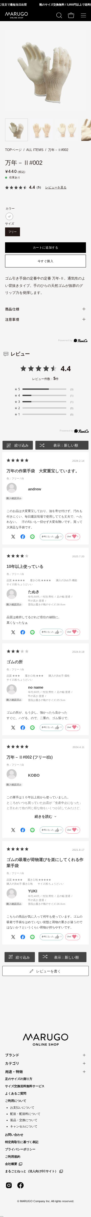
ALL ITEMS (34, 150)
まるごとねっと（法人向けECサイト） (31, 1171)
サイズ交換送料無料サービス (24, 1086)
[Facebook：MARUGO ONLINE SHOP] (20, 1185)
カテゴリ (12, 1063)
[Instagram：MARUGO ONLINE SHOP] (9, 1185)
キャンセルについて (23, 1126)
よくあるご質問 (15, 1093)
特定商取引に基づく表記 (21, 1142)
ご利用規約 (12, 1156)
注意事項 (12, 319)
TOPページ (13, 150)
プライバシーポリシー (20, 1149)
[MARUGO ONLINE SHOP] (16, 15)
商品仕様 (12, 308)
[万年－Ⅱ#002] (16, 130)
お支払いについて (22, 1107)
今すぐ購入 (46, 261)
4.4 (66, 368)
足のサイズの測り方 (18, 1079)
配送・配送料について (25, 1114)
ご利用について (15, 1101)
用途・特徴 (14, 1071)
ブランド (12, 1054)
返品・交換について (23, 1120)
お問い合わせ (14, 1134)
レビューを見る (55, 187)
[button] (58, 15)
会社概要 (11, 1164)
